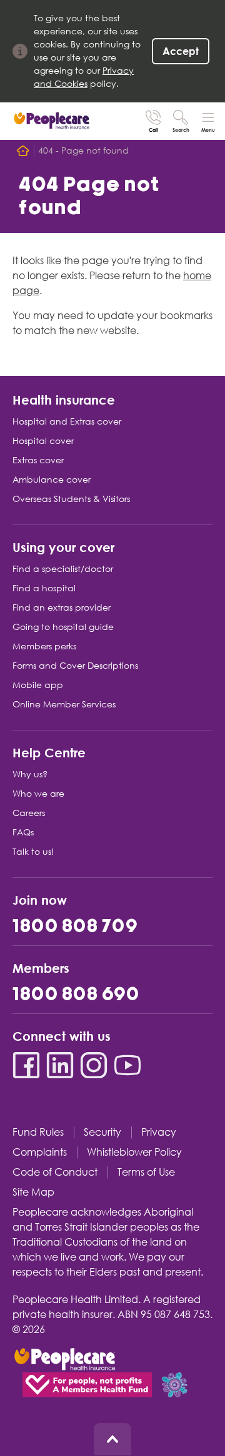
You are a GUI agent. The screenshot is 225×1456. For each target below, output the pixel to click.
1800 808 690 (75, 995)
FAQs (23, 832)
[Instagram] (94, 1065)
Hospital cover (43, 441)
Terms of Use (146, 1172)
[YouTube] (127, 1065)
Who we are (38, 793)
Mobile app (37, 685)
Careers (28, 813)
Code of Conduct (55, 1172)
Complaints (39, 1152)
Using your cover (63, 547)
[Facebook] (26, 1065)
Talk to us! (33, 851)
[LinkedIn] (60, 1065)
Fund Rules (38, 1132)
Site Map (33, 1192)
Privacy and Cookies (84, 77)
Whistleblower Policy (134, 1152)
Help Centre (49, 752)
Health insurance (63, 399)
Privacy (158, 1132)
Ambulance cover (51, 479)
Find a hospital (44, 588)
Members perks (44, 646)
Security (102, 1132)
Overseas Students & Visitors (71, 499)
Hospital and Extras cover (66, 421)
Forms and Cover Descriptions (75, 665)
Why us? (30, 774)
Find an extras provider (61, 607)
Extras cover (38, 460)
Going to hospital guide (63, 627)
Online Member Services (64, 704)
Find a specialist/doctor (62, 569)
